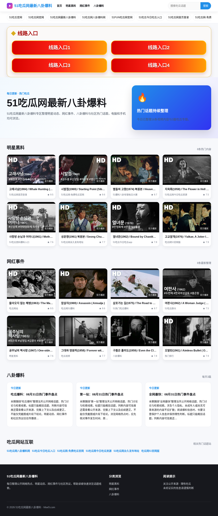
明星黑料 (71, 5)
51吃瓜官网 (15, 17)
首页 (59, 5)
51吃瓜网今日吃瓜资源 (99, 450)
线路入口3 (59, 65)
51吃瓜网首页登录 (178, 17)
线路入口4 (159, 65)
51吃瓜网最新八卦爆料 (33, 6)
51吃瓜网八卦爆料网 (93, 17)
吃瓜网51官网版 (150, 450)
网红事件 (85, 5)
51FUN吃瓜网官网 (122, 17)
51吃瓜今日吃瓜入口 (150, 17)
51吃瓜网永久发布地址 (126, 450)
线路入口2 (159, 47)
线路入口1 (59, 47)
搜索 (205, 5)
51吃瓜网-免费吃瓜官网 (70, 450)
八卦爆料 (99, 5)
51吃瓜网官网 (36, 17)
